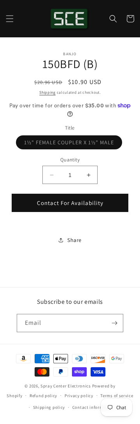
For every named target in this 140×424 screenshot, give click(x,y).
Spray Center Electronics (65, 386)
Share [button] (74, 240)
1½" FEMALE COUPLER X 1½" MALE (73, 143)
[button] (9, 18)
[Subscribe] (114, 323)
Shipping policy (49, 407)
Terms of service (116, 395)
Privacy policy (79, 395)
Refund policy (43, 395)
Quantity (70, 159)
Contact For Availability (70, 203)
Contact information (93, 407)
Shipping (47, 92)
